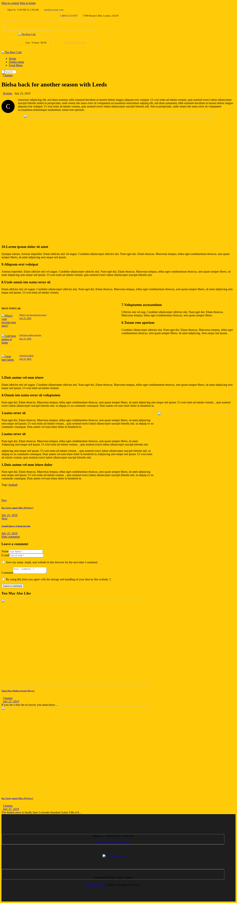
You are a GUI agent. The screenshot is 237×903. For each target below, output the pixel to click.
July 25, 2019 (25, 318)
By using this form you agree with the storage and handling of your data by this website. (58, 579)
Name (5, 551)
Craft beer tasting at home (30, 335)
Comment (7, 572)
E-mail (5, 555)
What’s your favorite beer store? (33, 315)
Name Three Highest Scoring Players (17, 691)
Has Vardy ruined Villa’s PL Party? (17, 798)
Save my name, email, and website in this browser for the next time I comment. (52, 562)
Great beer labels (26, 355)
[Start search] (2, 72)
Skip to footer (28, 3)
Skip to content (10, 3)
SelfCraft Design (95, 884)
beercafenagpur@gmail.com (112, 842)
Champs (8, 75)
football (13, 484)
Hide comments (10, 536)
